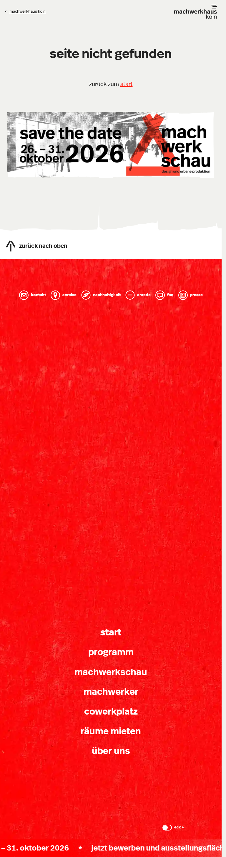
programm (111, 652)
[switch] (167, 828)
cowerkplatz (111, 711)
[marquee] (111, 848)
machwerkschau (110, 672)
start (126, 84)
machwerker (111, 692)
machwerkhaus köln (27, 11)
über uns (111, 751)
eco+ (179, 827)
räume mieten (111, 731)
